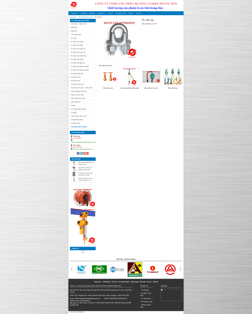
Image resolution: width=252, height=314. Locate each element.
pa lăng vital (75, 81)
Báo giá (92, 13)
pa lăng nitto (76, 77)
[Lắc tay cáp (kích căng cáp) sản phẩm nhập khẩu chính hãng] (129, 77)
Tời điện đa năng (77, 120)
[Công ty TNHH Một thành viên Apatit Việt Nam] (117, 269)
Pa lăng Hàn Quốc (77, 59)
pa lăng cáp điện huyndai (80, 66)
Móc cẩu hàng (173, 88)
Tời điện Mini (75, 123)
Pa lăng (73, 38)
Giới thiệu (84, 13)
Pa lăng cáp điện (77, 45)
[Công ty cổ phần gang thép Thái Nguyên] (170, 269)
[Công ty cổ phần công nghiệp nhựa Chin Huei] (152, 269)
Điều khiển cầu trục (78, 98)
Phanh (73, 105)
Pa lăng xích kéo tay (78, 49)
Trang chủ (74, 13)
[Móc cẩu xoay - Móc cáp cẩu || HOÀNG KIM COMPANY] (108, 77)
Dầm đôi (73, 31)
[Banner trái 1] (83, 198)
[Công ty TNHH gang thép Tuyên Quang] (99, 269)
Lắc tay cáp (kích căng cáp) (129, 88)
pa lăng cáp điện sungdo (80, 70)
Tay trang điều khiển (78, 109)
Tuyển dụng (134, 282)
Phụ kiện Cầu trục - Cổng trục (82, 88)
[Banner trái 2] (83, 226)
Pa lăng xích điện (77, 41)
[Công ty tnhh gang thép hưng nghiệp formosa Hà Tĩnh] (81, 269)
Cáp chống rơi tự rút (151, 88)
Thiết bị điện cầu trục (79, 91)
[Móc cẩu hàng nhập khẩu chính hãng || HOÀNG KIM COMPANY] (173, 77)
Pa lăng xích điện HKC (78, 56)
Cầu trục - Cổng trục (78, 24)
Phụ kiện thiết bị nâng (85, 17)
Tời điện (74, 112)
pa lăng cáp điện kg (78, 63)
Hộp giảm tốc (76, 102)
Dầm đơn (74, 27)
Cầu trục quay (76, 34)
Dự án (130, 13)
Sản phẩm (100, 13)
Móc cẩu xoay (108, 88)
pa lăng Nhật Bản (77, 73)
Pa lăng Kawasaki (77, 84)
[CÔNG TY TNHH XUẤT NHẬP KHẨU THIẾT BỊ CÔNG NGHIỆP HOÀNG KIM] (73, 5)
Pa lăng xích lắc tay (78, 52)
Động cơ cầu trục (77, 95)
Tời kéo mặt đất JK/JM (79, 116)
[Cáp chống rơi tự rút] (151, 77)
